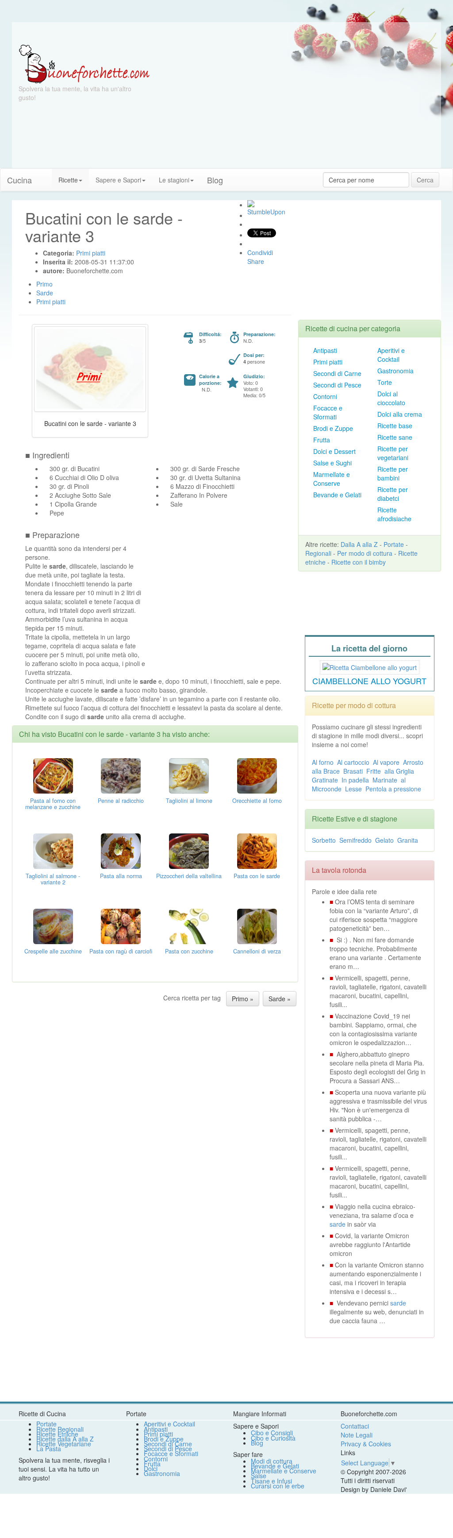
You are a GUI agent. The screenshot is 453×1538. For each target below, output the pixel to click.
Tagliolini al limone (189, 801)
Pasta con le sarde (257, 876)
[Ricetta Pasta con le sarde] (257, 850)
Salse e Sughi (332, 462)
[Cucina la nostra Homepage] (45, 175)
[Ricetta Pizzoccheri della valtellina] (189, 850)
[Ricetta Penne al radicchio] (121, 775)
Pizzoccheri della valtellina (189, 876)
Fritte (373, 771)
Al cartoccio (353, 762)
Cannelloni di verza (257, 951)
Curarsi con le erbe (277, 1485)
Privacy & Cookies (366, 1443)
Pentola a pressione (393, 788)
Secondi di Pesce (337, 384)
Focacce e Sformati (327, 412)
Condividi (260, 252)
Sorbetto (324, 840)
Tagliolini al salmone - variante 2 (53, 879)
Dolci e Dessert (334, 451)
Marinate (384, 779)
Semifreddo (355, 840)
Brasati (353, 771)
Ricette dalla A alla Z (65, 1438)
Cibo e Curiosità (273, 1437)
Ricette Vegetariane (63, 1443)
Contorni (325, 396)
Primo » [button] (242, 998)
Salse (258, 1475)
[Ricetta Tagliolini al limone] (189, 775)
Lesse (353, 788)
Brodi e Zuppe (333, 428)
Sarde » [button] (280, 998)
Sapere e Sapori (118, 179)
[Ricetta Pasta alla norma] (121, 850)
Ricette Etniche (57, 1434)
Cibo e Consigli (272, 1432)
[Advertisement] (297, 106)
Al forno (323, 762)
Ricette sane (394, 437)
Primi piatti (327, 361)
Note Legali (356, 1434)
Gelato (384, 840)
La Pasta (48, 1448)
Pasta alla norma (121, 876)
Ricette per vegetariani (392, 453)
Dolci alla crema (399, 414)
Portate (394, 544)
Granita (407, 840)
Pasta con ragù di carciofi (120, 951)
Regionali (318, 553)
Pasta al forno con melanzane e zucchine (53, 804)
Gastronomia (395, 370)
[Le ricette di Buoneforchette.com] (226, 33)
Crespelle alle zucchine (53, 951)
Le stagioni (174, 179)
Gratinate (325, 779)
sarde (338, 1224)
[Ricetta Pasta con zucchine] (189, 925)
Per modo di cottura (364, 553)
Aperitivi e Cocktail (391, 355)
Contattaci (355, 1426)
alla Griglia (399, 771)
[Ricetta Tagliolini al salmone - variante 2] (53, 850)
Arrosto (413, 762)
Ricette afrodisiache (394, 514)
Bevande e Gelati (337, 494)
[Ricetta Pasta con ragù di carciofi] (121, 925)
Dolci (150, 1468)
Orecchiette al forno (257, 801)
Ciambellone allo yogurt (369, 680)
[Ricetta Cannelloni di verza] (257, 925)
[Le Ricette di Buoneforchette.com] (84, 63)
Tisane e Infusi (271, 1480)
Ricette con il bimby (358, 562)
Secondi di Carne (337, 373)
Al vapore (386, 762)
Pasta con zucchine (189, 951)
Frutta (321, 439)
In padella (355, 779)
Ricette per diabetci (392, 494)
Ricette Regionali (60, 1429)
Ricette (68, 179)
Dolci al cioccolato (391, 398)
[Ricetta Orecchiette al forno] (257, 775)
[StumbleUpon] (250, 203)
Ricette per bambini (392, 473)
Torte (384, 382)
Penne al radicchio (121, 801)
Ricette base (394, 425)
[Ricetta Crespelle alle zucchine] (53, 925)
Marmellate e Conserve (331, 479)
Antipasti (325, 350)
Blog (257, 1442)
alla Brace (326, 771)
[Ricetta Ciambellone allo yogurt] (369, 666)
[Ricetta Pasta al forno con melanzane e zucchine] (53, 775)
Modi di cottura (271, 1461)
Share (255, 261)
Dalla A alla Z (359, 544)
